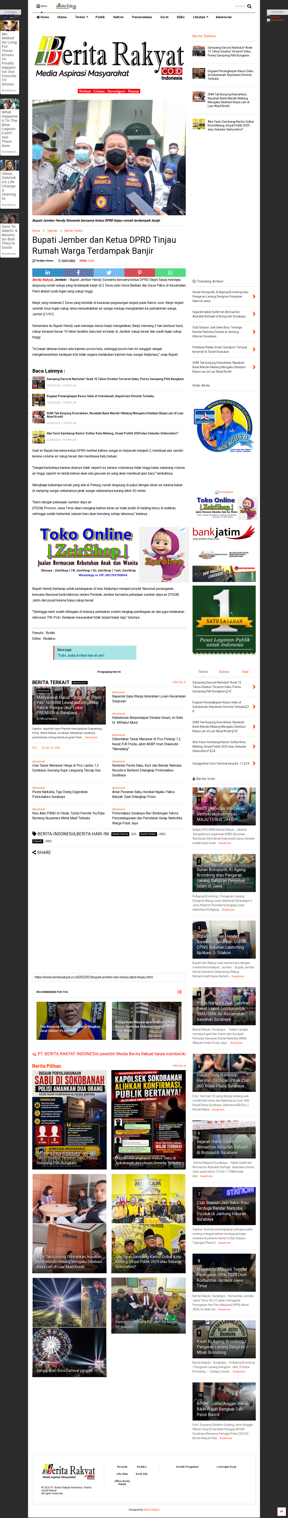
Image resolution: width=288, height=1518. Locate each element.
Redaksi (142, 1466)
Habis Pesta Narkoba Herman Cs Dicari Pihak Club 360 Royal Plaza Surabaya (223, 1080)
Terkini (80, 17)
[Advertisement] (109, 884)
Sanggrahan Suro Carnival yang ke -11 (67, 1370)
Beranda (122, 1466)
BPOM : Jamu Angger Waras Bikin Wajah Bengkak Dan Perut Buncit (223, 1409)
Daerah (52, 230)
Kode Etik (141, 1474)
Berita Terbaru (204, 36)
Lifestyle (199, 17)
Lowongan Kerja (226, 1466)
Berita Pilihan (46, 1066)
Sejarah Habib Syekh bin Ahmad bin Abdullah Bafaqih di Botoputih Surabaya (222, 1147)
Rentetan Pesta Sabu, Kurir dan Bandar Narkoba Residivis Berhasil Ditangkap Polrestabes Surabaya (147, 770)
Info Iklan (122, 1474)
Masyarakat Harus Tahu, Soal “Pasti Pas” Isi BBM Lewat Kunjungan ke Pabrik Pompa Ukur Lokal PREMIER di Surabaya (69, 705)
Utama (62, 17)
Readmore (91, 737)
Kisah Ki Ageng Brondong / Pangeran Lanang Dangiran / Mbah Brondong (222, 1347)
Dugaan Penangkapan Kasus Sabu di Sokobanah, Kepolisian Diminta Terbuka (100, 396)
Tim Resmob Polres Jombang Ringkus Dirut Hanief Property (70, 1029)
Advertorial (223, 17)
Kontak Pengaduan (187, 1466)
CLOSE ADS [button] (10, 12)
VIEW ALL (178, 1065)
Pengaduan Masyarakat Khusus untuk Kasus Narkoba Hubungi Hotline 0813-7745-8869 (145, 1026)
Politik (100, 17)
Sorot (164, 17)
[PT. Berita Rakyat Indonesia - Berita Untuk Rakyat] (66, 7)
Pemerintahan (142, 17)
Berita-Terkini (74, 230)
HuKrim (118, 17)
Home (44, 17)
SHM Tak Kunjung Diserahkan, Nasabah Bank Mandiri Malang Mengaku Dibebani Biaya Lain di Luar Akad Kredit (115, 415)
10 (200, 1395)
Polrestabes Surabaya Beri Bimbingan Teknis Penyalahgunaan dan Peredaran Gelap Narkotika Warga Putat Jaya (147, 818)
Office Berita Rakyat (122, 1483)
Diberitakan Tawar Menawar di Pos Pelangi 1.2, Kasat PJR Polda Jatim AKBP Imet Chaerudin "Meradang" (146, 744)
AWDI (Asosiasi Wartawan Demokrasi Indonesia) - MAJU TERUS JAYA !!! (221, 814)
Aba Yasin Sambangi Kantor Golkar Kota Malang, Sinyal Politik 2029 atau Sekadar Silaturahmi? (112, 433)
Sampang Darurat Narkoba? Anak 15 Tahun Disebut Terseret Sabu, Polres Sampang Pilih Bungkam (115, 379)
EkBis (181, 17)
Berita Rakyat (151, 1509)
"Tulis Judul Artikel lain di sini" (81, 655)
